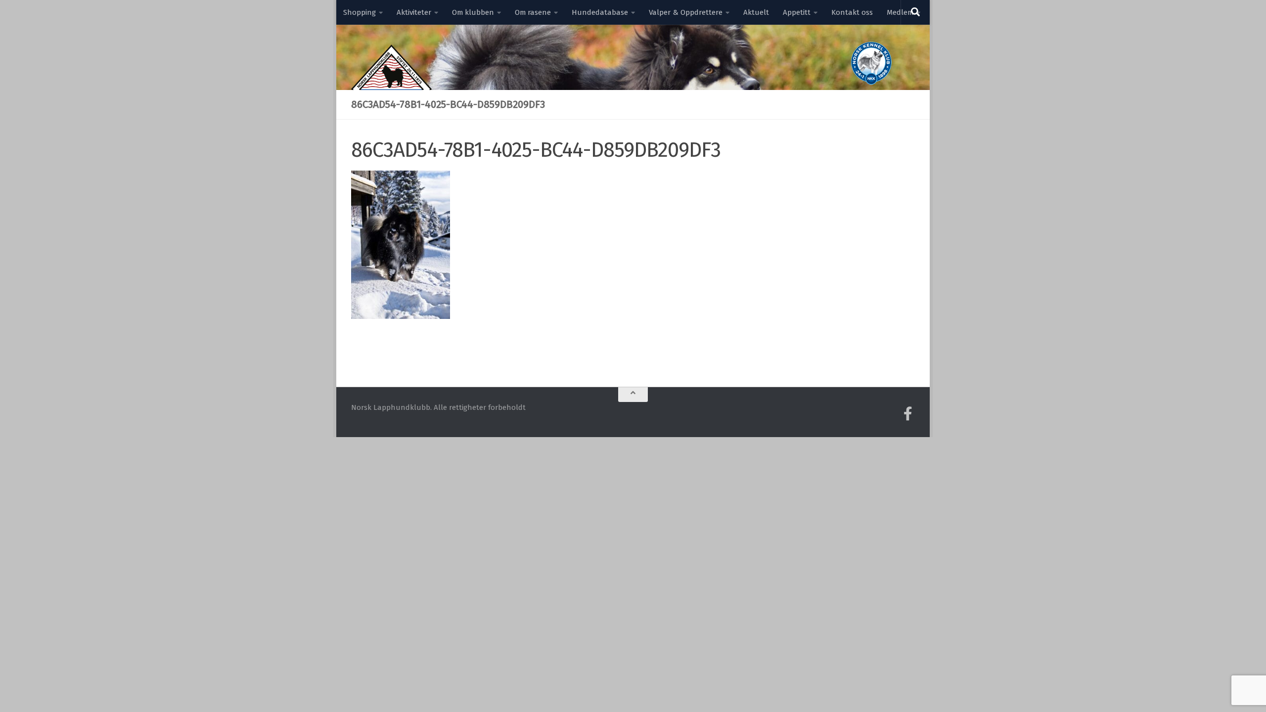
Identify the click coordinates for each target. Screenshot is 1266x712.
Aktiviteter (414, 12)
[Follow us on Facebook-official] (908, 414)
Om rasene (533, 12)
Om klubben (473, 12)
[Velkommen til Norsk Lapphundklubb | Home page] (391, 89)
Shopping (359, 12)
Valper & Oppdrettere (686, 12)
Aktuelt (756, 12)
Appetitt (797, 12)
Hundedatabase (600, 12)
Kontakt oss (852, 12)
